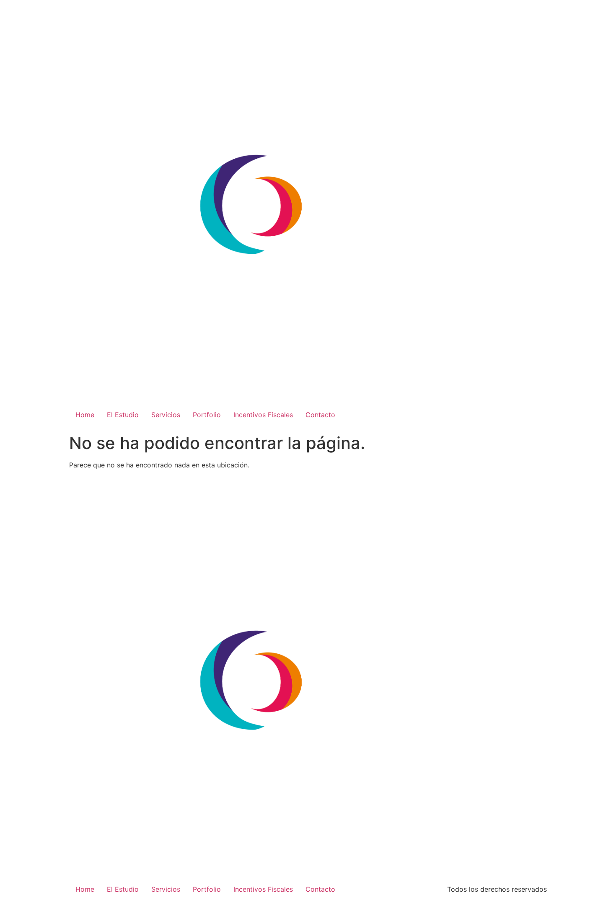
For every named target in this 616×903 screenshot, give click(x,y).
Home (84, 414)
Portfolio (207, 414)
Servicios (165, 414)
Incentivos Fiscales (263, 414)
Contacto (320, 414)
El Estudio (123, 414)
